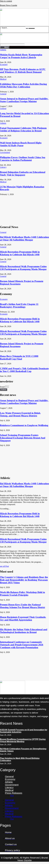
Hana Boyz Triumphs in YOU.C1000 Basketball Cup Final (19, 357)
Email (2, 387)
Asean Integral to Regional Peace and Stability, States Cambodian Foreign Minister (24, 100)
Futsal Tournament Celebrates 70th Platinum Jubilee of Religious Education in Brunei (23, 129)
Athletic (9, 782)
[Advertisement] (24, 209)
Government (11, 784)
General (9, 776)
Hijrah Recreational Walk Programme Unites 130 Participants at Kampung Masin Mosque (23, 267)
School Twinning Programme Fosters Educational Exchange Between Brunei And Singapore (22, 438)
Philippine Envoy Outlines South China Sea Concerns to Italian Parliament (22, 158)
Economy (10, 779)
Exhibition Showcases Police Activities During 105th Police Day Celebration (23, 85)
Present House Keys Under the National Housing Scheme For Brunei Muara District (22, 606)
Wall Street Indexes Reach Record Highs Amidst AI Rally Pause (20, 144)
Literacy (9, 787)
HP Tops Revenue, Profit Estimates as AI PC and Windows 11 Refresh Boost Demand (23, 70)
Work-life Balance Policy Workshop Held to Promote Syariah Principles (22, 593)
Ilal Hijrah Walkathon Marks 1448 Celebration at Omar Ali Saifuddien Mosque (24, 238)
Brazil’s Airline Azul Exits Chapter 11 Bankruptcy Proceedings (19, 305)
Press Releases (13, 793)
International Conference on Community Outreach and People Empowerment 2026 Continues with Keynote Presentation (21, 645)
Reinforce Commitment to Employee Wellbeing (24, 425)
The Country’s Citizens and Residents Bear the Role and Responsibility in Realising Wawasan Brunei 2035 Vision (24, 580)
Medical (9, 790)
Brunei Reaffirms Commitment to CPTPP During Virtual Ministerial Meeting (23, 740)
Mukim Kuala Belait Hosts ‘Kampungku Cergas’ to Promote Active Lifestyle (21, 56)
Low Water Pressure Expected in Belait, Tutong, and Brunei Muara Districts (20, 414)
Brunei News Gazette (8, 5)
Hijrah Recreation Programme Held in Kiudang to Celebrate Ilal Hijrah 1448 (20, 253)
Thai (12, 795)
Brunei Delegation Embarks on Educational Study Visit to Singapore (22, 173)
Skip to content (6, 1)
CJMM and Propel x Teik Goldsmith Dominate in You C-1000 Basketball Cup (24, 370)
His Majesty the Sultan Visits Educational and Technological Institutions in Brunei (23, 631)
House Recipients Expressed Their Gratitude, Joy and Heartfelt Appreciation (23, 618)
